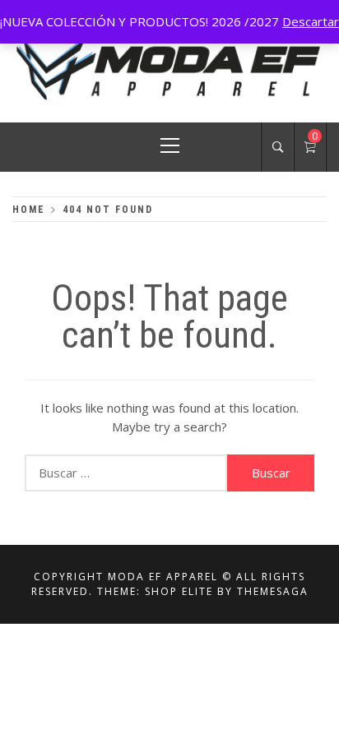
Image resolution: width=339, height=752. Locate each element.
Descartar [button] (310, 21)
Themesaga (273, 591)
